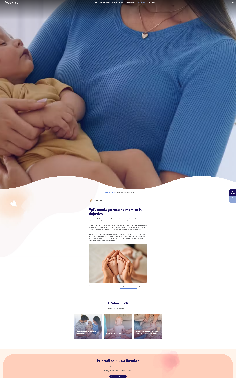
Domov (95, 2)
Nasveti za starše (141, 2)
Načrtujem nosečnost (104, 2)
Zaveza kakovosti (130, 2)
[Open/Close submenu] (146, 2)
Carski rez (114, 192)
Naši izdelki (152, 2)
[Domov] (11, 2)
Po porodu (121, 2)
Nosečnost (114, 2)
